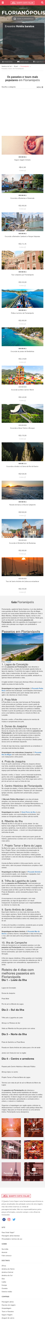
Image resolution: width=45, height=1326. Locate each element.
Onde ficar (24, 62)
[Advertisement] (22, 113)
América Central (7, 1272)
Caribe (4, 1282)
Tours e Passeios (8, 1311)
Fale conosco (6, 1255)
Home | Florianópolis (25, 19)
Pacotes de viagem (9, 1305)
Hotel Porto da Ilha (28, 812)
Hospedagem (6, 1308)
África (4, 1266)
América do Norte (8, 1269)
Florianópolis (24, 66)
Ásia (3, 1279)
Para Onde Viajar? (8, 1232)
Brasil (16, 66)
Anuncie (4, 1252)
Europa (4, 1285)
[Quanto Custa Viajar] (22, 2)
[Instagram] (9, 1219)
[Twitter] (14, 1219)
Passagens (8, 62)
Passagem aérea (8, 1302)
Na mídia (5, 1249)
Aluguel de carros (8, 1318)
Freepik (8, 662)
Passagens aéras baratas (11, 1236)
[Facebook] (4, 1219)
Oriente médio (7, 1291)
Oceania (4, 1288)
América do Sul (7, 66)
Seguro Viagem (7, 1315)
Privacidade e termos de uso (12, 1239)
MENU (39, 87)
